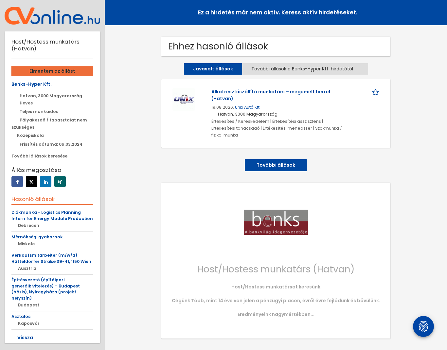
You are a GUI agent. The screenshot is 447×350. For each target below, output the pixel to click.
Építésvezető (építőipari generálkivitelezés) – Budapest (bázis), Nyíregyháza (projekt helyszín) (45, 289)
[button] (437, 12)
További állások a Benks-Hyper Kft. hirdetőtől (302, 68)
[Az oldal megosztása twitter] (31, 181)
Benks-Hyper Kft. (31, 84)
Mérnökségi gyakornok (37, 237)
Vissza (25, 337)
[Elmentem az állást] (376, 92)
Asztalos (20, 316)
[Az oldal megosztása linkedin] (45, 181)
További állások (276, 165)
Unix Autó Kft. (247, 107)
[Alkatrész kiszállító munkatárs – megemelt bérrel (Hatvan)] (183, 99)
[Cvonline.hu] (52, 16)
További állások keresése (39, 156)
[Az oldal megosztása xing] (60, 181)
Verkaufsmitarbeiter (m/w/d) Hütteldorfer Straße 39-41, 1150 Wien (51, 258)
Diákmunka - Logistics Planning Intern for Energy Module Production (52, 215)
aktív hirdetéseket (329, 12)
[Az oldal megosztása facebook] (17, 181)
